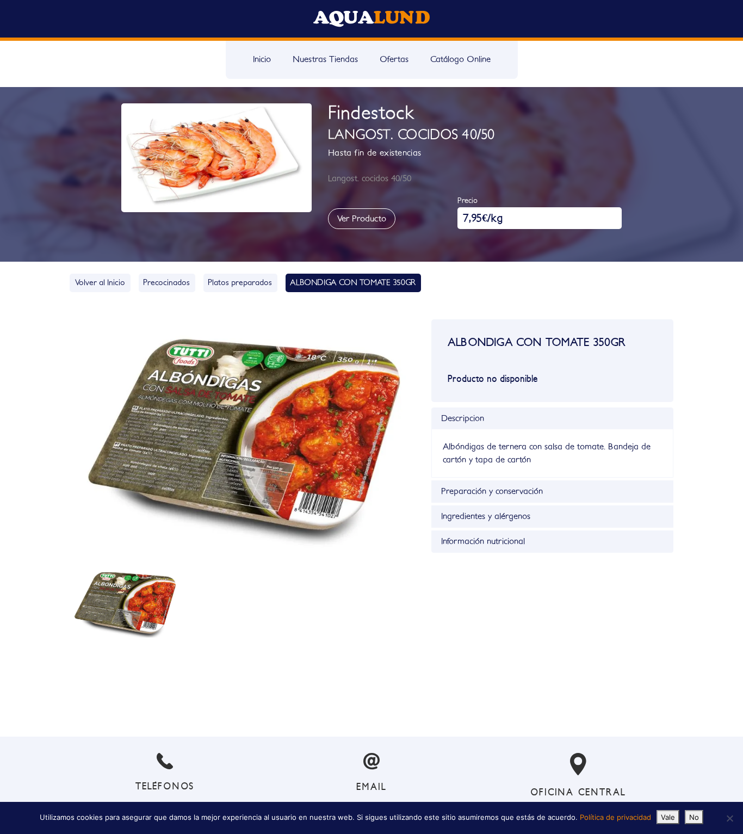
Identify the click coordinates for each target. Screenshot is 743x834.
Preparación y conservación (492, 491)
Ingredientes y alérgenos (485, 516)
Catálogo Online (460, 59)
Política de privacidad (615, 817)
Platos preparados (240, 282)
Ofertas (394, 59)
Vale (668, 817)
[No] (729, 818)
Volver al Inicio (100, 282)
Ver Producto (361, 218)
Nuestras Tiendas (325, 59)
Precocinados (166, 282)
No (694, 817)
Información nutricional (483, 541)
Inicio (262, 59)
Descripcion (462, 418)
